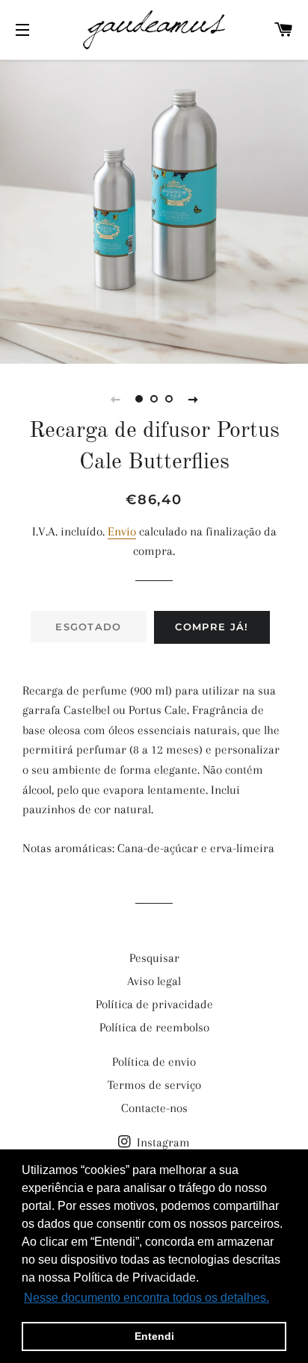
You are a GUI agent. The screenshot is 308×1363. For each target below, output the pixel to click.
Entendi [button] (154, 1336)
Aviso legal (154, 981)
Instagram (162, 1142)
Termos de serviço (154, 1085)
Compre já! (211, 627)
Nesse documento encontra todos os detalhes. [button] (146, 1297)
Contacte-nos (154, 1108)
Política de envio (154, 1062)
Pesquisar (154, 958)
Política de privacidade (154, 1004)
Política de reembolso (154, 1027)
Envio (122, 531)
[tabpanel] (154, 210)
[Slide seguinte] (192, 398)
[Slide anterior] (115, 398)
